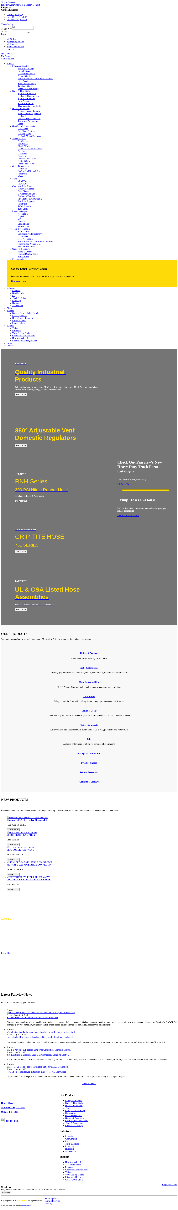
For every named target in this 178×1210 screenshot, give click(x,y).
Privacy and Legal (73, 1177)
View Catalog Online (74, 1175)
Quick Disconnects (73, 1115)
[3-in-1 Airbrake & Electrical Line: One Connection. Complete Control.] (39, 1050)
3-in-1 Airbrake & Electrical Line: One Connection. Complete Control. (38, 1055)
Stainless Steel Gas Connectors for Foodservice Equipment (32, 1017)
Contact (36, 5)
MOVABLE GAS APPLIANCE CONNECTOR (29, 865)
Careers (29, 5)
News (22, 5)
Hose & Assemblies (73, 1105)
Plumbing (69, 1146)
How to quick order (73, 1162)
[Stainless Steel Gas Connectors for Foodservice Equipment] (41, 1012)
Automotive (70, 1151)
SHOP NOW (21, 395)
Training (69, 1172)
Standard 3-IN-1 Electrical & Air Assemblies (27, 820)
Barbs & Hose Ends (74, 1103)
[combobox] (14, 31)
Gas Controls (71, 1139)
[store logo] (23, 29)
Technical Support (73, 1164)
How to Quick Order (10, 5)
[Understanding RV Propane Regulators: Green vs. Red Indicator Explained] (41, 1032)
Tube (67, 1108)
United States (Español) (17, 19)
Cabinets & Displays (74, 1125)
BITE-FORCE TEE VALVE (20, 850)
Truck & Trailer (72, 1144)
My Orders (11, 39)
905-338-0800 (12, 1121)
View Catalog (7, 24)
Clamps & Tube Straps (75, 1110)
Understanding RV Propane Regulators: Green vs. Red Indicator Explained (40, 1037)
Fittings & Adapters (89, 653)
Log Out (10, 49)
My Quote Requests (15, 46)
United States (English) (17, 17)
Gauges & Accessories (75, 1118)
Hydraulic (69, 1149)
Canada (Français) (15, 14)
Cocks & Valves (72, 1113)
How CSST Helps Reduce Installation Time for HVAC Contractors (36, 1072)
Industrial (69, 1136)
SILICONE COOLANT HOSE (21, 835)
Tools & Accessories (74, 1123)
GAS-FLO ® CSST (74, 1180)
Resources (69, 1167)
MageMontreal (26, 1205)
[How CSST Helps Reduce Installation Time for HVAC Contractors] (37, 1067)
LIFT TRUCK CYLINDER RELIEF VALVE (29, 879)
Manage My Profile (15, 41)
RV (66, 1141)
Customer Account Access (76, 1170)
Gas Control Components (76, 1120)
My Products (12, 44)
